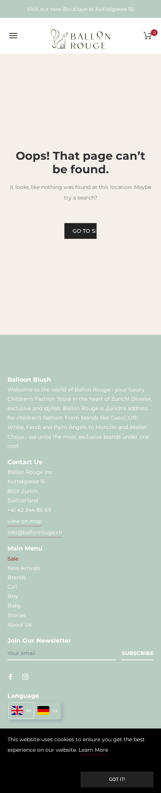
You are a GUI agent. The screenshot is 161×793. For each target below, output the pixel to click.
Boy (12, 596)
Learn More (93, 750)
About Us (19, 624)
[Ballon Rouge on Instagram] (25, 676)
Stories (16, 615)
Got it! (117, 779)
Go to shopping (85, 231)
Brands (16, 577)
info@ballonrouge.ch (34, 532)
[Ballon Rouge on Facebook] (10, 676)
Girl (12, 586)
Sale (12, 558)
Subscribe (138, 653)
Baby (14, 605)
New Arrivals (23, 568)
